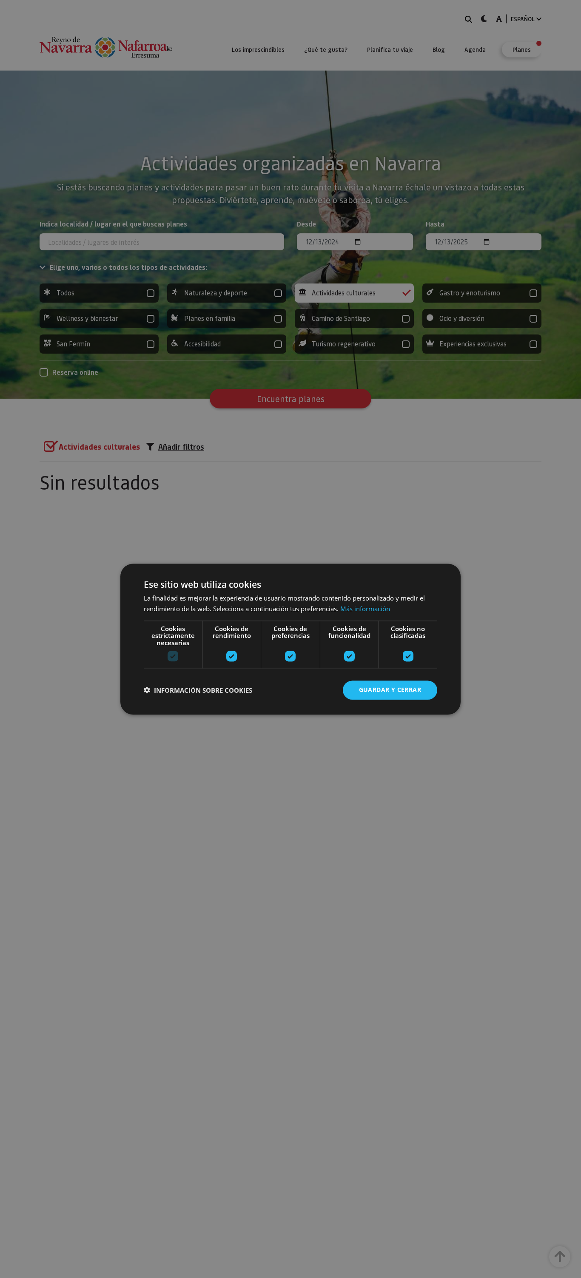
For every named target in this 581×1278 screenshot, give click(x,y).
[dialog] (290, 639)
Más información (365, 608)
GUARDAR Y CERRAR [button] (390, 690)
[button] (198, 690)
